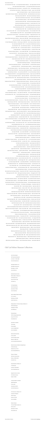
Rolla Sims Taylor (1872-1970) (35, 199)
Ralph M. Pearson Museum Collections (34, 189)
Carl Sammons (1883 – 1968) (36, 49)
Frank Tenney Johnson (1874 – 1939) (34, 96)
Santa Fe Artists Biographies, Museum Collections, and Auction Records (18, 206)
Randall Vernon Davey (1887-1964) (12, 193)
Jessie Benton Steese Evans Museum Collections (22, 137)
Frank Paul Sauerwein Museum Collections (22, 94)
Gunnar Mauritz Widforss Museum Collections (33, 113)
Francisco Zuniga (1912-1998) (35, 90)
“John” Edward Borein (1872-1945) (10, 4)
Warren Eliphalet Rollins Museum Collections (33, 223)
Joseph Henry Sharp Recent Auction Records (33, 146)
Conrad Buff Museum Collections (35, 64)
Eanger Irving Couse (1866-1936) (35, 73)
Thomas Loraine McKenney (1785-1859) (34, 214)
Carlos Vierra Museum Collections (23, 53)
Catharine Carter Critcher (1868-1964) (34, 53)
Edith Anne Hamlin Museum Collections (20, 79)
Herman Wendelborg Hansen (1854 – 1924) (18, 124)
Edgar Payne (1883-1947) (25, 75)
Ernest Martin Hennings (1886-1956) (20, 88)
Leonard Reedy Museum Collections (34, 161)
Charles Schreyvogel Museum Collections (15, 64)
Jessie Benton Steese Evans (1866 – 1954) (33, 135)
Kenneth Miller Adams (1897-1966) (35, 154)
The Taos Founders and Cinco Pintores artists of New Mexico (20, 212)
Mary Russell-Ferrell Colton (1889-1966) (34, 169)
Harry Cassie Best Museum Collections (34, 118)
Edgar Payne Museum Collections (35, 75)
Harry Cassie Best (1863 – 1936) (23, 118)
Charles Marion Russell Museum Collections (23, 62)
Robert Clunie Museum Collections (16, 195)
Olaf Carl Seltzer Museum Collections (11, 180)
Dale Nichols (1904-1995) (36, 66)
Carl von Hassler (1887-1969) (24, 51)
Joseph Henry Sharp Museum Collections (20, 146)
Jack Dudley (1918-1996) (15, 131)
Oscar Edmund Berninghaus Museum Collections (13, 184)
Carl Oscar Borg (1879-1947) (36, 47)
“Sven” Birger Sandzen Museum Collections (19, 6)
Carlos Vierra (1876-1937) (13, 53)
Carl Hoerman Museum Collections (25, 47)
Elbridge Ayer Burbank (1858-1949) (10, 81)
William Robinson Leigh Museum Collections (12, 240)
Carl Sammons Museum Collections (13, 51)
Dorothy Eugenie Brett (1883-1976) (10, 73)
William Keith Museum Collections (22, 236)
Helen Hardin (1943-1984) (17, 120)
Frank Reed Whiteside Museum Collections (22, 96)
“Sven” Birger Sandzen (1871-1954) (35, 4)
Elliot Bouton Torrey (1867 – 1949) (35, 81)
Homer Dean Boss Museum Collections (23, 126)
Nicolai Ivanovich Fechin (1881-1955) (34, 174)
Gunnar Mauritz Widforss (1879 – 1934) (20, 113)
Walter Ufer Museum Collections (35, 221)
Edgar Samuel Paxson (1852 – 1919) (11, 77)
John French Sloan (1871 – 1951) (22, 139)
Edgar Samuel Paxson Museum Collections (23, 77)
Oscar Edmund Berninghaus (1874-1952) (34, 182)
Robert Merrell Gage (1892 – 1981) (12, 199)
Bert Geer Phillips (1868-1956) (35, 40)
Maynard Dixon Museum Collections (34, 171)
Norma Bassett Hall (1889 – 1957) (35, 176)
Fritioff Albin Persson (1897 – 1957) (15, 105)
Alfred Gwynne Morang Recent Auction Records (22, 23)
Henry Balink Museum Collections (10, 122)
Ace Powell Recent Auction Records (15, 10)
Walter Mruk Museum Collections (17, 221)
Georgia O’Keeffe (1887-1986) (12, 109)
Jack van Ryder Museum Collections (34, 131)
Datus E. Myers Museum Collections (24, 68)
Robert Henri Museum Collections (35, 195)
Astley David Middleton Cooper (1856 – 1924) (17, 32)
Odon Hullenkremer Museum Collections (34, 178)
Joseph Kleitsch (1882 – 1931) (35, 148)
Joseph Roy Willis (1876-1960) (23, 150)
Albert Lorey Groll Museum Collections (21, 19)
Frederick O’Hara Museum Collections (13, 103)
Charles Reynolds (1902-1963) (35, 62)
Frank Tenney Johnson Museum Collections (21, 98)
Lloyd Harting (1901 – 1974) (36, 163)
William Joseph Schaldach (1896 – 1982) (19, 234)
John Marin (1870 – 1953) (26, 141)
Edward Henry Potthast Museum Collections (33, 79)
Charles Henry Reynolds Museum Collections (22, 60)
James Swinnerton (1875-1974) (12, 133)
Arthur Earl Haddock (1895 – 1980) (35, 30)
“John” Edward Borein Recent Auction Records (33, 6)
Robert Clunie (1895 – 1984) (36, 193)
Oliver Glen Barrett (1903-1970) (10, 182)
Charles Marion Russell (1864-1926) (34, 60)
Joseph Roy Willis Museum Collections (34, 150)
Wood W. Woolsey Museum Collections (25, 240)
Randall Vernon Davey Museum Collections (24, 193)
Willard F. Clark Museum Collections (34, 225)
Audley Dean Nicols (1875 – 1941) (35, 34)
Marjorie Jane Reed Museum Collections (21, 169)
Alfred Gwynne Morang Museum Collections (33, 21)
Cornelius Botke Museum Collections (26, 66)
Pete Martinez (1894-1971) (36, 184)
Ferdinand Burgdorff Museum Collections (24, 90)
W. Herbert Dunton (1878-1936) (27, 219)
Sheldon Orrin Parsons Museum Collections (12, 208)
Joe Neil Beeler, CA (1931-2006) (35, 137)
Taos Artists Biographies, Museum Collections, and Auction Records (30, 210)
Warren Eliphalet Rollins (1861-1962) (20, 223)
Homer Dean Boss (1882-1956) (12, 126)
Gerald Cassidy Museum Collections (10, 111)
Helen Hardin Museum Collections (27, 120)
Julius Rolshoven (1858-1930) (35, 152)
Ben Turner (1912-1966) (16, 40)
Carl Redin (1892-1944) (17, 49)
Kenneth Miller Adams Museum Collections (22, 156)
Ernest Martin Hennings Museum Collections (33, 88)
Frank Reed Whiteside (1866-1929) (35, 94)
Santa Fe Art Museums (36, 204)
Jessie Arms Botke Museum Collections (21, 135)
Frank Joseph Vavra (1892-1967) (22, 92)
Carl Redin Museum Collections (26, 49)
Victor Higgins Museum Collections (16, 219)
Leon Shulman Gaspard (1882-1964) (14, 161)
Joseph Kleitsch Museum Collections (12, 150)
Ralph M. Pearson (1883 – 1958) (23, 189)
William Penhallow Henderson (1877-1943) (34, 236)
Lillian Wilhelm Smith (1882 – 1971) (13, 163)
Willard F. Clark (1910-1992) (24, 225)
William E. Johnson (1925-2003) (35, 227)
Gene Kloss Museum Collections (24, 107)
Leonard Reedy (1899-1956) (24, 161)
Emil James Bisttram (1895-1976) (35, 83)
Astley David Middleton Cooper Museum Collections (32, 32)
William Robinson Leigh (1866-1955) (34, 238)
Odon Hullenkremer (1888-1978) (22, 178)
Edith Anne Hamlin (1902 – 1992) (35, 77)
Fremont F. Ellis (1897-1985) (24, 103)
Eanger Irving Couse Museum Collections (15, 75)
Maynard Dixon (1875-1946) (24, 171)
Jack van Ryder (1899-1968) (24, 131)
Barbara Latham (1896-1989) (24, 38)
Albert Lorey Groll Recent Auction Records (33, 19)
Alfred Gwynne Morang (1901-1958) (21, 21)
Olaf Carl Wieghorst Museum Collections (34, 180)
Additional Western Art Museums (26, 10)
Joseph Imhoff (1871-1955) (15, 148)
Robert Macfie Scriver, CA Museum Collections (33, 197)
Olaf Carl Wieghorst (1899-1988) (22, 180)
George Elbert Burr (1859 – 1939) (35, 107)
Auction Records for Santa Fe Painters (12, 34)
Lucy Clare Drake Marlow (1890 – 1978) (23, 167)
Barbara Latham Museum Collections (34, 38)
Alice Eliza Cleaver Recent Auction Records (33, 25)
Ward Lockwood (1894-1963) (10, 223)
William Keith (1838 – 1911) (12, 236)
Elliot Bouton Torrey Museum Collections (23, 83)
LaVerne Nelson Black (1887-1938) (35, 156)
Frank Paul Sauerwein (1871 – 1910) (10, 94)
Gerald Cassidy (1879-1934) (36, 109)
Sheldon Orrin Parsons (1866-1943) (35, 206)
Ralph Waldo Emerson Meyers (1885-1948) (17, 191)
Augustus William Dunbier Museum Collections (12, 38)
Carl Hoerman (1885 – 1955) (15, 47)
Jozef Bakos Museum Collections (25, 152)
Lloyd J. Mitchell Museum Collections (24, 165)
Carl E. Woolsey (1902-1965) (36, 45)
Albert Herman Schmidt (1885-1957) (20, 15)
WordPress (38, 419)
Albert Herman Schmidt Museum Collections (33, 15)
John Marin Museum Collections (35, 141)
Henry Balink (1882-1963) (36, 120)
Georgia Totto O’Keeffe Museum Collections (24, 109)
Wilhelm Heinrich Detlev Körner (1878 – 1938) (13, 225)
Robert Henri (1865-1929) (25, 195)
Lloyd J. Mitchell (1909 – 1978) (13, 165)
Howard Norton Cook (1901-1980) (35, 126)
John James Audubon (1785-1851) (16, 141)
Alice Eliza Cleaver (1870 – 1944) (35, 23)
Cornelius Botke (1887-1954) (15, 66)
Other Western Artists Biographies (26, 184)
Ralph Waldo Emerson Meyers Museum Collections (32, 191)
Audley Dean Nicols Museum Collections (22, 36)
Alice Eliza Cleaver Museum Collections (20, 25)
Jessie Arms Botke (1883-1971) (35, 133)
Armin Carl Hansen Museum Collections (23, 30)
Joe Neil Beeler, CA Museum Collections (11, 139)
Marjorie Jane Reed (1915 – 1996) (35, 167)
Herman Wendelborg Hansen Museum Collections (32, 124)
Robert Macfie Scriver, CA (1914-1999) (19, 197)
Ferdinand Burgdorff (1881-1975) (12, 90)
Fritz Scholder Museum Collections (35, 105)
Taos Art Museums (16, 210)
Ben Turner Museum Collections (25, 40)
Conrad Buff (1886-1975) (25, 64)
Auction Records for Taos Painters (24, 34)
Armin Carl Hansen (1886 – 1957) (11, 30)
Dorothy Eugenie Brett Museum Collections (23, 73)
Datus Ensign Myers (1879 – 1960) (35, 68)
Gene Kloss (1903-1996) (15, 107)
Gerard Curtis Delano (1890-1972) (22, 111)
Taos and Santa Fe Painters (9, 2)
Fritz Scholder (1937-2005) (25, 105)
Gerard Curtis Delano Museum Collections (34, 111)
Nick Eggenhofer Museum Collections (22, 174)
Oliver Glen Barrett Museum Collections (21, 182)
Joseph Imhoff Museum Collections (25, 148)
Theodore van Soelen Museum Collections (21, 214)
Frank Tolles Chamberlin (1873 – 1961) (34, 98)
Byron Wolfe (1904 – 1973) (16, 45)
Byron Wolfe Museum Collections (26, 45)
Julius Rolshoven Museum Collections (23, 154)
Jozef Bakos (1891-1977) (16, 152)
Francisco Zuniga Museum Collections (11, 92)
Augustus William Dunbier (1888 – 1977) (34, 36)
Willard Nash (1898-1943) (15, 227)
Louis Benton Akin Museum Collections (11, 167)
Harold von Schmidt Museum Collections (11, 118)
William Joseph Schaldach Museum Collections (33, 234)
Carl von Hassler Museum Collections (34, 51)
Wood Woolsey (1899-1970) (36, 240)
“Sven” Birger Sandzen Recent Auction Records (15, 8)
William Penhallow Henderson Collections (22, 238)
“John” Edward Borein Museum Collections (22, 4)
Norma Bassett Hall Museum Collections (11, 178)
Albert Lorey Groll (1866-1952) (35, 17)
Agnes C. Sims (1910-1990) (36, 10)
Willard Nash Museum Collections (25, 227)
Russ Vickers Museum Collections (28, 204)
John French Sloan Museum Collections (34, 139)
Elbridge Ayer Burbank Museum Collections (22, 81)
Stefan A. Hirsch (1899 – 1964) (23, 208)
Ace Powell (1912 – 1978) (26, 8)
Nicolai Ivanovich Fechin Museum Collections (22, 176)
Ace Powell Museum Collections (35, 8)
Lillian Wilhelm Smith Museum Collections (25, 163)
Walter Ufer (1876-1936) (26, 221)
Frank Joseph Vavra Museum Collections (34, 92)
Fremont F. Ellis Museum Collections (34, 103)
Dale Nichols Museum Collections (13, 68)
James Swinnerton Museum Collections (24, 133)
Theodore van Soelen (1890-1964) (35, 212)
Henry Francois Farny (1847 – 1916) (21, 122)
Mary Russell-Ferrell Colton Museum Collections (12, 171)
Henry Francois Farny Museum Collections (33, 122)
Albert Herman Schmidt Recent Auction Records (23, 17)
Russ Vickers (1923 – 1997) (18, 204)
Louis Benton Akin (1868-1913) (35, 165)
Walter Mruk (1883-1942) (36, 219)
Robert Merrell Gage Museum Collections (24, 199)
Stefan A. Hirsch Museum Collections (34, 208)
